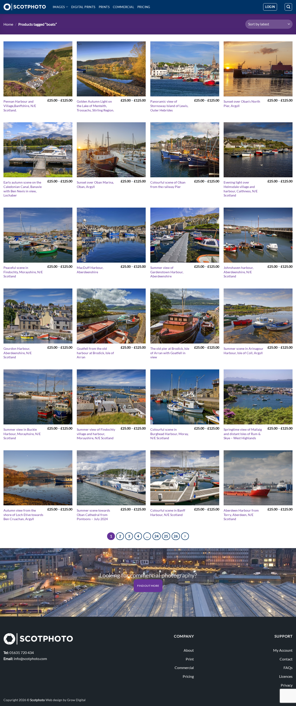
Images (59, 7)
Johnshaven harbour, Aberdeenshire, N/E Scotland (238, 272)
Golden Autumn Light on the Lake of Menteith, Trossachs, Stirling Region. (95, 105)
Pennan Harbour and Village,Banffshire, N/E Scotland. (19, 105)
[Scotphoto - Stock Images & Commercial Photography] (24, 6)
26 (176, 536)
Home (8, 24)
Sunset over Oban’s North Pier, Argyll (242, 103)
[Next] (185, 536)
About (189, 650)
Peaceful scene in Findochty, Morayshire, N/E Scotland (23, 272)
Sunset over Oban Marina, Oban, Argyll (95, 184)
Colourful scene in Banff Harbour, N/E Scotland (167, 512)
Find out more (148, 585)
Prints (104, 7)
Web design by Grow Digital (66, 700)
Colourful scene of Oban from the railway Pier (167, 184)
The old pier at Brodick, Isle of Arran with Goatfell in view (169, 353)
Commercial (123, 7)
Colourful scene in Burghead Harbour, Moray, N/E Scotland (169, 433)
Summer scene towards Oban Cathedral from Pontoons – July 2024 (93, 514)
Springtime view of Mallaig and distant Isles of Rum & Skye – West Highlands (243, 433)
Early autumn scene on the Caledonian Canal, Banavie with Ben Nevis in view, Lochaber (22, 188)
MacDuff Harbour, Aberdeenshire (90, 270)
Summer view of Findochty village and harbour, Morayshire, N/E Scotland (96, 433)
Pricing (143, 7)
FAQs (288, 667)
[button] (270, 7)
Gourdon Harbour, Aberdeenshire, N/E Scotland (17, 353)
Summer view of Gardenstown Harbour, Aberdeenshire (166, 272)
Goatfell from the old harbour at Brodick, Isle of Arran (95, 353)
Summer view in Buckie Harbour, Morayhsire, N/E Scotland (22, 433)
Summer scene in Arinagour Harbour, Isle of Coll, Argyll (243, 351)
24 (156, 536)
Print (190, 659)
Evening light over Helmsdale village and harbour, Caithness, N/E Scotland (241, 188)
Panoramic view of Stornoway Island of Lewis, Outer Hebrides (169, 105)
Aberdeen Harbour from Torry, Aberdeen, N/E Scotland (241, 514)
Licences (286, 676)
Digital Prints (83, 7)
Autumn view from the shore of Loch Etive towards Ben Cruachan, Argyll (23, 514)
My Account (283, 650)
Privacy (287, 685)
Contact (286, 659)
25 (166, 536)
